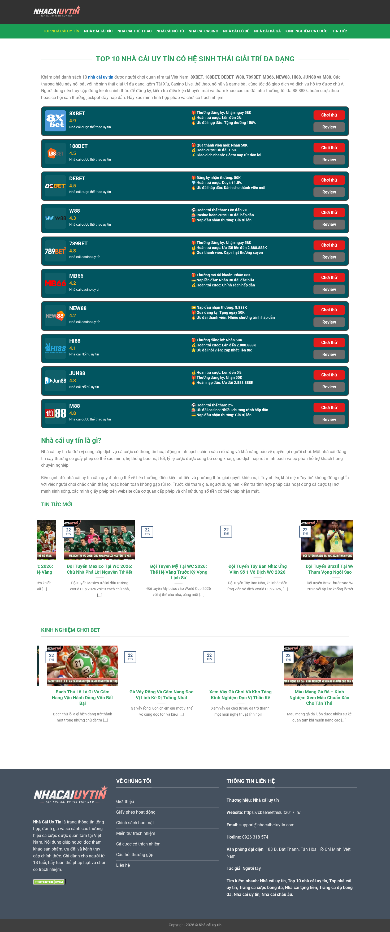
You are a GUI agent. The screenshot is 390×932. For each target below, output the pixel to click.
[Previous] (50, 552)
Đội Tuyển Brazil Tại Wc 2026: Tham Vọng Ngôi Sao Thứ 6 (313, 569)
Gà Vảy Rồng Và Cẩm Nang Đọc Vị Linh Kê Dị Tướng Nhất (156, 694)
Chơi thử (329, 115)
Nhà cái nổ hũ (170, 31)
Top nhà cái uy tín (61, 31)
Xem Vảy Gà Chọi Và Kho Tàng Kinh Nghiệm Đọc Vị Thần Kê (234, 694)
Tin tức (339, 31)
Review (329, 127)
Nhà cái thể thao (135, 31)
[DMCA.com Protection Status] (49, 881)
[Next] (340, 552)
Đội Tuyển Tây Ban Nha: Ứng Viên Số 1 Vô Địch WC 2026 (234, 569)
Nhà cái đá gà (267, 31)
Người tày (251, 868)
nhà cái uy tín (100, 77)
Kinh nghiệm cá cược (306, 31)
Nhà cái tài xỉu (98, 31)
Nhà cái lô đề (236, 31)
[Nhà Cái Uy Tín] (59, 12)
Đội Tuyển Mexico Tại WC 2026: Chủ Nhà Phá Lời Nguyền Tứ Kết (76, 569)
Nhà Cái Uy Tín (47, 821)
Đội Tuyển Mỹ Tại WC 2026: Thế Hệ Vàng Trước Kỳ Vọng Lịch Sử (155, 572)
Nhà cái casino (203, 31)
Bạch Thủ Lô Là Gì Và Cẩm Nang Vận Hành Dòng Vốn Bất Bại (76, 697)
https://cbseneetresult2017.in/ (272, 812)
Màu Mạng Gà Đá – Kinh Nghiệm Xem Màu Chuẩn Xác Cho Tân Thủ (313, 697)
